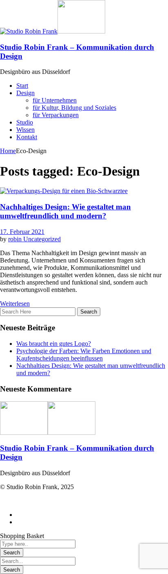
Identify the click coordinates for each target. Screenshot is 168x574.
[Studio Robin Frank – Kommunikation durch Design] (28, 31)
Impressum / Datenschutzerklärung (44, 500)
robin (15, 239)
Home (8, 150)
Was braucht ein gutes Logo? (53, 343)
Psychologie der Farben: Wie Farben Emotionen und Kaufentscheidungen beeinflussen (83, 354)
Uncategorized (42, 239)
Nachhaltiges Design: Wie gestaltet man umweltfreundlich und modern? (65, 211)
